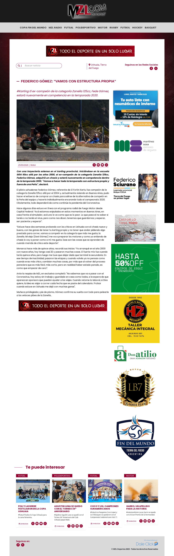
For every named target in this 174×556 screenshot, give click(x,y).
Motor (102, 27)
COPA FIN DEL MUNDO (33, 27)
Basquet (150, 27)
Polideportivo (86, 27)
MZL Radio (55, 27)
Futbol (125, 27)
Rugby (114, 27)
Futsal (68, 27)
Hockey (137, 27)
